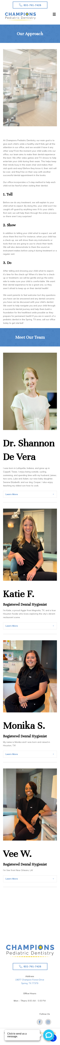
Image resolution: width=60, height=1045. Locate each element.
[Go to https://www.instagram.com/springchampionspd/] (48, 1022)
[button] (30, 5)
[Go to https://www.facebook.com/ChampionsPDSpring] (40, 1022)
